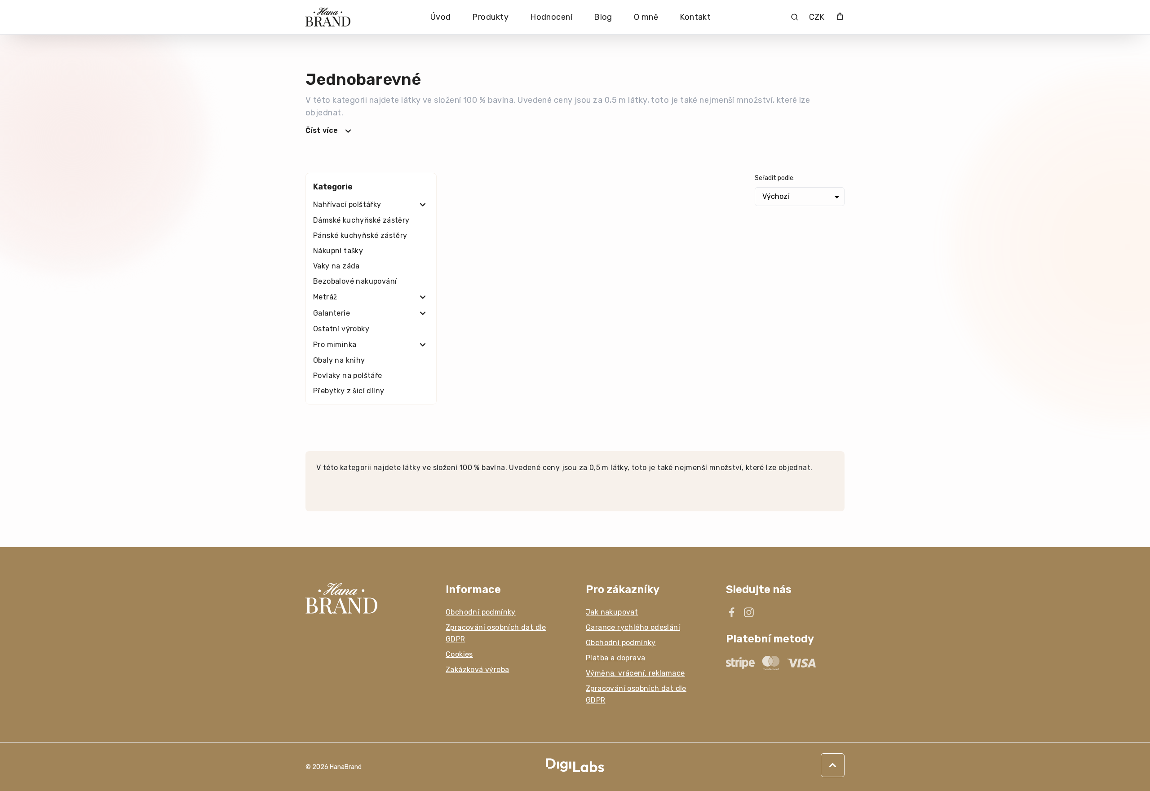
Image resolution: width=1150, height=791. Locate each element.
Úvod (440, 17)
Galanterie (331, 313)
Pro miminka (334, 344)
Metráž (325, 297)
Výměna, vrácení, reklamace (635, 673)
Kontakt (695, 17)
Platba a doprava (615, 658)
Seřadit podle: (775, 178)
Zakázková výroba (477, 669)
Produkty (490, 17)
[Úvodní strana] (327, 17)
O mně (646, 17)
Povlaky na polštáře (347, 375)
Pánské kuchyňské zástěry (360, 235)
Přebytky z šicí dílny (348, 391)
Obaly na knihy (339, 360)
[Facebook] (732, 612)
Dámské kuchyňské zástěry (361, 220)
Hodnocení (551, 17)
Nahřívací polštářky (347, 204)
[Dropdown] (422, 204)
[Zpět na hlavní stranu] (364, 598)
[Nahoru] (833, 765)
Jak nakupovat (612, 612)
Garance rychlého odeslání (633, 627)
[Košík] (840, 17)
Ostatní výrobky (341, 329)
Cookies (459, 654)
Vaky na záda (336, 266)
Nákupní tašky (338, 250)
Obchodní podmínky (481, 612)
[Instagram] (749, 612)
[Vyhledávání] (794, 17)
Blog (603, 17)
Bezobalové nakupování (355, 281)
